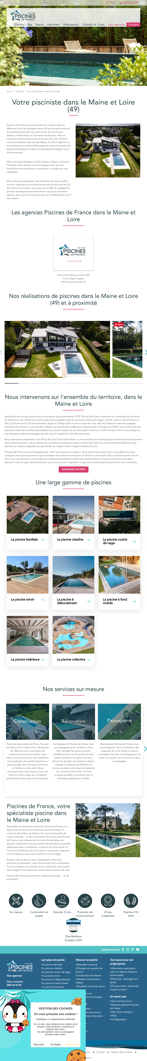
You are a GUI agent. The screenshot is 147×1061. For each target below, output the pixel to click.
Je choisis (55, 1044)
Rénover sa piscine (87, 960)
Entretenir (81, 1004)
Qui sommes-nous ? (122, 1001)
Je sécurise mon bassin (89, 976)
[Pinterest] (132, 950)
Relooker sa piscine (87, 965)
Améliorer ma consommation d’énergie (89, 995)
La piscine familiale (52, 965)
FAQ (114, 1016)
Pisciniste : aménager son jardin (124, 981)
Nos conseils (83, 1009)
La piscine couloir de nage (56, 972)
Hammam (82, 1031)
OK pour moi (72, 1044)
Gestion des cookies (121, 1052)
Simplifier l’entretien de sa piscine (90, 988)
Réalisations (71, 24)
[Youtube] (137, 950)
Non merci (39, 1044)
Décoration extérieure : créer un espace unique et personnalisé (123, 972)
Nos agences (116, 24)
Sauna (80, 1035)
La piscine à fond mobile (55, 983)
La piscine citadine (52, 968)
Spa (79, 1028)
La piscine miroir (51, 976)
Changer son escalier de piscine (89, 970)
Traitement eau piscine (89, 1012)
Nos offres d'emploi (122, 1012)
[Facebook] (123, 950)
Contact (133, 24)
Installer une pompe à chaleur (88, 981)
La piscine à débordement (56, 980)
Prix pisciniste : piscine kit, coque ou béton (124, 988)
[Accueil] (23, 15)
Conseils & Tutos (93, 24)
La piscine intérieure (53, 987)
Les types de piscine (53, 960)
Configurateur (119, 1019)
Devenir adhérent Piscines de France (124, 1007)
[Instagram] (127, 950)
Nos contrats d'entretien (90, 1016)
